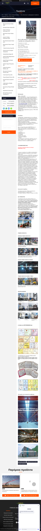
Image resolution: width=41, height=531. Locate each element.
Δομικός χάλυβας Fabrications (14, 14)
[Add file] (20, 529)
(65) (8, 54)
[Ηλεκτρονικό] (8, 108)
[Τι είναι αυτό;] (6, 108)
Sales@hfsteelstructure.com (25, 0)
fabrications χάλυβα (22, 461)
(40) (8, 57)
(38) (8, 64)
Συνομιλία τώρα (8, 112)
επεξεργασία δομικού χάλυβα (32, 461)
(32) (6, 30)
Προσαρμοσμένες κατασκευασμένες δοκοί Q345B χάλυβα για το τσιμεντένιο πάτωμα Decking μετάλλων (10, 491)
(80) (8, 34)
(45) (7, 84)
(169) (8, 80)
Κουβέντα (35, 3)
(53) (8, 48)
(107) (8, 41)
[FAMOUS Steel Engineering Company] (7, 3)
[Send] (38, 529)
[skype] (4, 108)
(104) (8, 45)
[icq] (11, 108)
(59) (8, 77)
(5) (7, 93)
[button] (7, 484)
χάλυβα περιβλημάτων (22, 463)
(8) (7, 68)
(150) (8, 61)
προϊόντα (6, 14)
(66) (8, 87)
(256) (8, 24)
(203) (6, 38)
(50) (8, 27)
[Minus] (38, 505)
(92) (7, 72)
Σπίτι (2, 14)
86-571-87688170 (36, 0)
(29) (8, 51)
